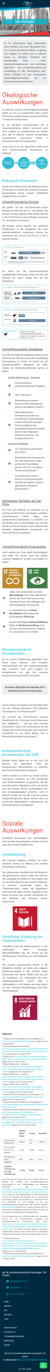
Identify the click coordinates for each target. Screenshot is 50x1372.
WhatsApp (13, 1287)
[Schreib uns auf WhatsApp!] (43, 1367)
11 (21, 723)
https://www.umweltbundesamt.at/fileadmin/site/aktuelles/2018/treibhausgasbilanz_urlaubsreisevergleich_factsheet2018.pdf (25, 1226)
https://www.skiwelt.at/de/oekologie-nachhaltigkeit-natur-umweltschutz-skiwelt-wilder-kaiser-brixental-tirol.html (22, 1069)
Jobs (6, 1319)
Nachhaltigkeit (10, 1328)
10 (37, 711)
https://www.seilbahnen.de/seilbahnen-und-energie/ (22, 1097)
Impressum (9, 1341)
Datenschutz (10, 1332)
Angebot (8, 1306)
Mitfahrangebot (8, 1207)
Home (6, 1302)
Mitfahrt (8, 1315)
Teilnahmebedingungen (14, 1336)
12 (38, 736)
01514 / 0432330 (15, 1294)
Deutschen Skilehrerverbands (32, 1359)
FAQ (5, 1310)
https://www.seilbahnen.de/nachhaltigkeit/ (19, 1041)
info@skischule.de (16, 1281)
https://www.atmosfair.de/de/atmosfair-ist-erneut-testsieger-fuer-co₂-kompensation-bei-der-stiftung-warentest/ (23, 1122)
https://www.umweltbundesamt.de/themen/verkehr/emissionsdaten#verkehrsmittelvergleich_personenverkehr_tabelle (25, 1051)
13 (19, 990)
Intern (7, 1345)
